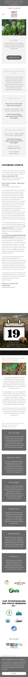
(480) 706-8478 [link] (14, 8)
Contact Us (14, 57)
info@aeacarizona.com (14, 148)
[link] (14, 14)
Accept (13, 673)
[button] (3, 14)
